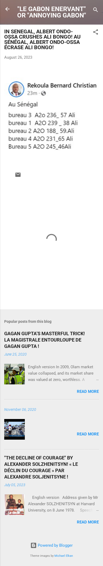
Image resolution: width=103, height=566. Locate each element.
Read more (88, 391)
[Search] (95, 11)
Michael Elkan (63, 556)
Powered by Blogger (55, 545)
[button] (95, 33)
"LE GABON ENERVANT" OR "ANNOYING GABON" (51, 12)
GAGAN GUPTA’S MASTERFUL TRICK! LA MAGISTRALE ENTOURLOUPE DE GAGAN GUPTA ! (44, 340)
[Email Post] (18, 176)
